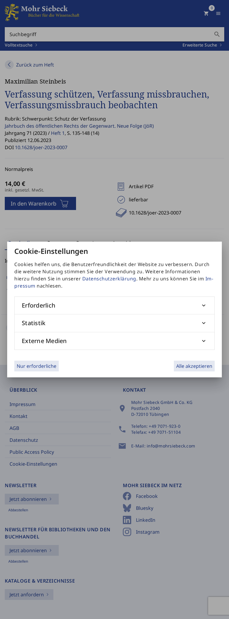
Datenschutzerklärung (109, 278)
